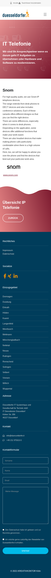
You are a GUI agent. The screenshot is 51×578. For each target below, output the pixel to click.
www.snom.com (10, 175)
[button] (45, 14)
